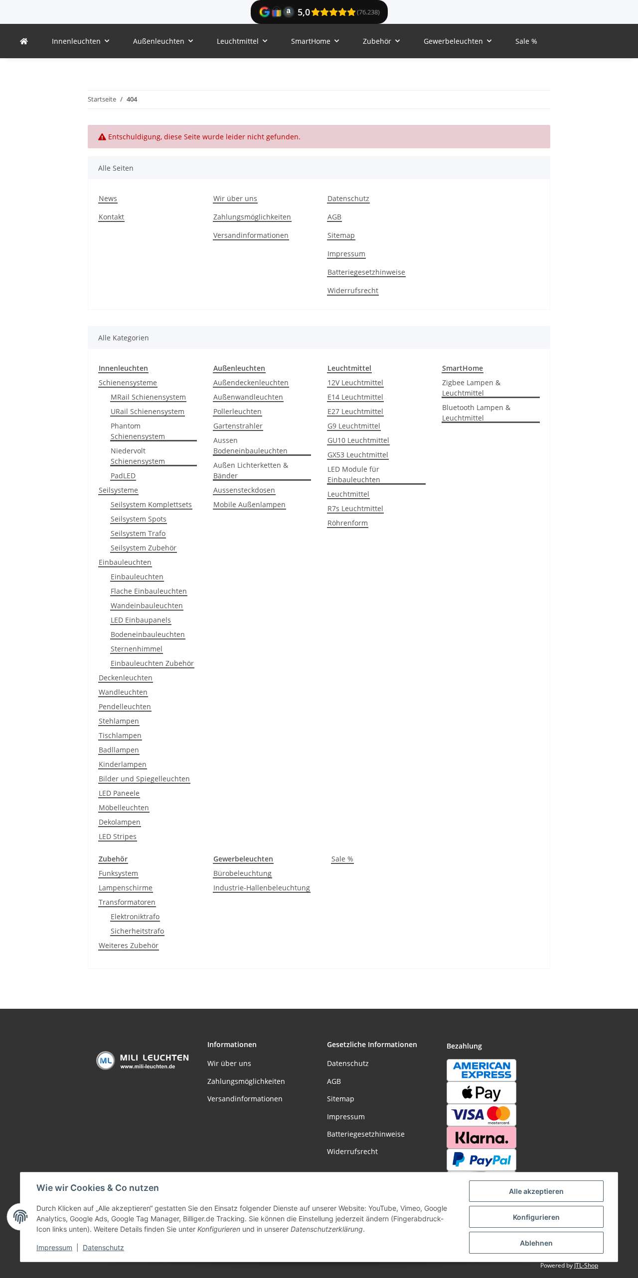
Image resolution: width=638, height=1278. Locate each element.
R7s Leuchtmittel (355, 508)
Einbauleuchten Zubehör (152, 663)
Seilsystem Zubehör (143, 547)
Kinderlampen (123, 764)
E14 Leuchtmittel (355, 397)
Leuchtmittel (348, 494)
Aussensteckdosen (244, 490)
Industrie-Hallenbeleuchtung (261, 887)
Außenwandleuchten (248, 397)
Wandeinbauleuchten (147, 605)
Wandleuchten (123, 692)
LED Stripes (118, 836)
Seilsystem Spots (138, 519)
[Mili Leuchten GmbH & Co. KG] (24, 41)
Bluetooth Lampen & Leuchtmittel (476, 413)
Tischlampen (120, 735)
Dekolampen (120, 822)
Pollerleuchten (237, 411)
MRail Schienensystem (148, 397)
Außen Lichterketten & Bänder (250, 470)
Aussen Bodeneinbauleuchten (250, 445)
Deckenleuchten (126, 677)
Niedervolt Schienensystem (138, 456)
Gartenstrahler (238, 425)
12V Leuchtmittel (355, 382)
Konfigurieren (536, 1217)
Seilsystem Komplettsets (151, 504)
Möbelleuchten (124, 807)
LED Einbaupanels (141, 620)
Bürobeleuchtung (242, 873)
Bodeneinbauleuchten (148, 634)
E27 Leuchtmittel (355, 411)
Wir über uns (235, 198)
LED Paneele (119, 793)
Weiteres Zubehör (129, 945)
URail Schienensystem (147, 411)
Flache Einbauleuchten (149, 591)
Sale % (342, 858)
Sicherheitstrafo (137, 931)
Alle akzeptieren (536, 1191)
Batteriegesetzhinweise (366, 272)
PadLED (123, 475)
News (108, 198)
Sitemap (341, 235)
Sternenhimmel (136, 648)
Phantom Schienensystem (138, 431)
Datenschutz (103, 1247)
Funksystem (118, 873)
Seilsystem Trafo (138, 533)
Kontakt (111, 216)
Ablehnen (536, 1243)
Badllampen (119, 749)
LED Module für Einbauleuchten (353, 474)
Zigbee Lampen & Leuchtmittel (471, 388)
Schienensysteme (128, 382)
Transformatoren (127, 902)
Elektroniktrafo (135, 916)
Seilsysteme (118, 490)
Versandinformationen (251, 235)
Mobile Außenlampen (249, 504)
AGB (334, 216)
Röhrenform (347, 523)
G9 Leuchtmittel (353, 425)
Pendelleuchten (125, 706)
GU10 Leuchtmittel (358, 440)
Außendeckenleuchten (251, 382)
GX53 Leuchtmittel (357, 454)
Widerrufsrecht (352, 290)
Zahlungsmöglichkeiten (252, 216)
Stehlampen (119, 721)
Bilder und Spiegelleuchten (144, 778)
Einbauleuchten (125, 562)
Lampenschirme (126, 887)
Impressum (54, 1247)
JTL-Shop (586, 1265)
